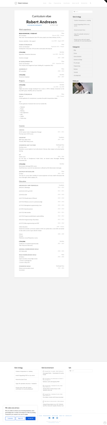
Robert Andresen (41, 22)
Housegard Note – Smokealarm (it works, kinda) (53, 374)
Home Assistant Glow (79, 30)
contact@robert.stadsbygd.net (34, 25)
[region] (20, 413)
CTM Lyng (22, 52)
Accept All (30, 418)
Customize (10, 418)
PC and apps (77, 62)
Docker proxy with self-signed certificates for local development (82, 40)
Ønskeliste (69, 415)
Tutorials (76, 72)
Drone (75, 53)
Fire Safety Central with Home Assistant (53, 397)
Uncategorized (77, 75)
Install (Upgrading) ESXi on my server (82, 25)
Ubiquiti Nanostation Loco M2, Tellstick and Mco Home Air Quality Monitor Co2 (53, 405)
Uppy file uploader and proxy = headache (82, 34)
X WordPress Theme (53, 422)
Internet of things (78, 59)
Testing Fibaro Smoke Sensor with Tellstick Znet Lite (51, 389)
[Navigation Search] (90, 3)
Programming (77, 66)
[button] (105, 1)
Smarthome (55, 415)
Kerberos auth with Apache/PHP (51, 381)
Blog (75, 50)
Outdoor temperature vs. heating (82, 20)
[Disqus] (41, 297)
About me (62, 415)
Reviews (76, 69)
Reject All (20, 418)
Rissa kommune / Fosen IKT (28, 33)
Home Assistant (77, 56)
